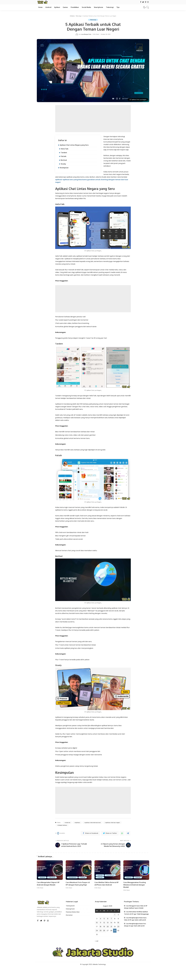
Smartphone (72, 877)
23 (118, 926)
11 (100, 923)
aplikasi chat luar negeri (113, 822)
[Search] (147, 7)
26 (104, 930)
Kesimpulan (64, 168)
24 (97, 930)
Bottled (64, 160)
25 (100, 930)
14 (111, 923)
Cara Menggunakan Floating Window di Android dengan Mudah (134, 884)
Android (67, 822)
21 (111, 926)
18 (100, 926)
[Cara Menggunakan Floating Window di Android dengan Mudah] (136, 870)
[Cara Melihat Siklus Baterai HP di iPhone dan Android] (107, 870)
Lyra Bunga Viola (86, 34)
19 (104, 926)
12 (104, 923)
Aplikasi (77, 822)
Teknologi (93, 19)
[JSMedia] (42, 2)
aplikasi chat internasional (93, 822)
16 (118, 923)
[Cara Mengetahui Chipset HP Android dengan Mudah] (50, 870)
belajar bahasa (62, 825)
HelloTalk (64, 149)
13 (107, 923)
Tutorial (82, 877)
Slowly (63, 164)
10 (97, 923)
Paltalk (63, 156)
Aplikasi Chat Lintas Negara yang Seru (74, 145)
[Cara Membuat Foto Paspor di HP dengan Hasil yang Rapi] (79, 870)
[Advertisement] (93, 118)
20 (108, 926)
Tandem (64, 153)
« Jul (96, 941)
